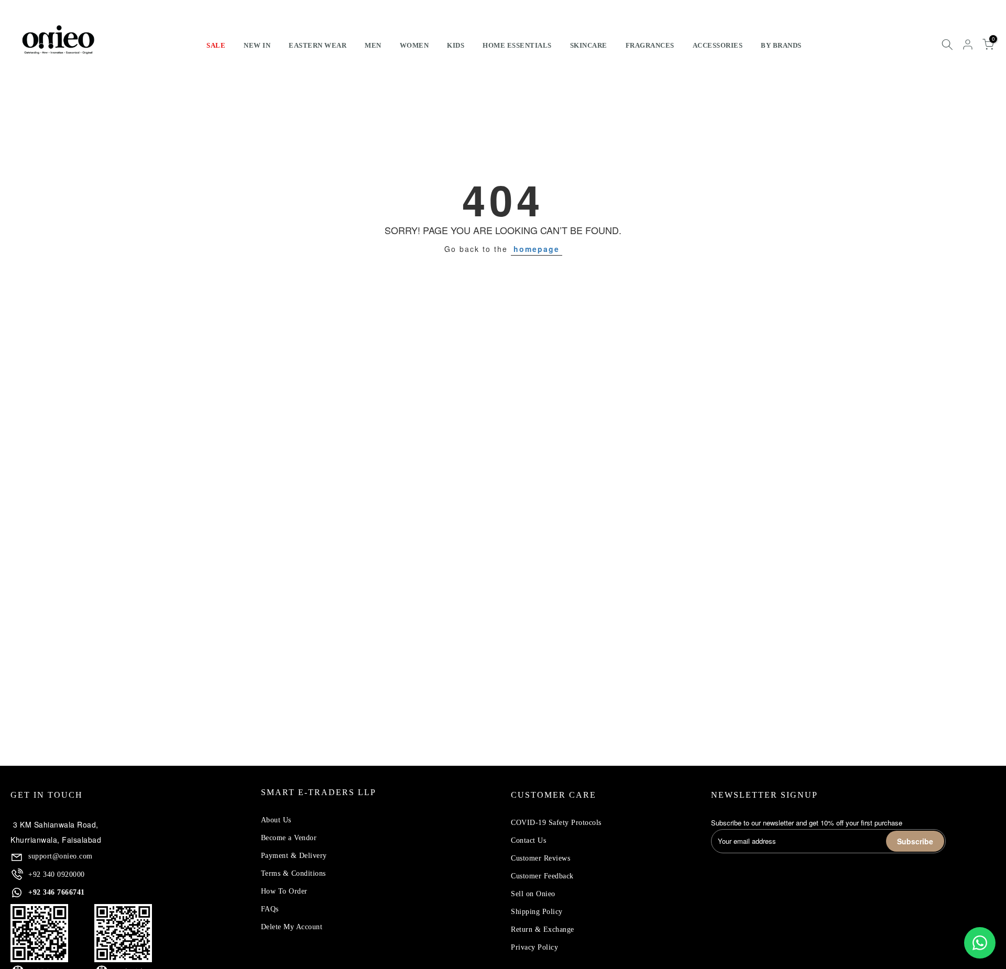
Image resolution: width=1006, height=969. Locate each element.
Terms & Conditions (293, 873)
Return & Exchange (542, 929)
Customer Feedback (542, 876)
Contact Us (528, 840)
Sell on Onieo (533, 894)
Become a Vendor (289, 838)
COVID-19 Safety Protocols (556, 823)
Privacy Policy (534, 947)
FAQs (270, 909)
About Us (276, 820)
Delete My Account (292, 927)
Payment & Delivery (294, 856)
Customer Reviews (540, 858)
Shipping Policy (537, 912)
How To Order (284, 891)
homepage (536, 249)
